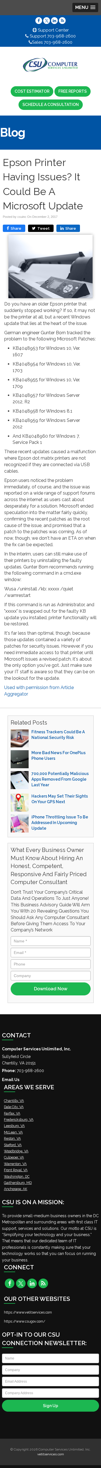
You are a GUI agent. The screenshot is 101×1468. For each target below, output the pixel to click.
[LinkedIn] (54, 20)
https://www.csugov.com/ (24, 1321)
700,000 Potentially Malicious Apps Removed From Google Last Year (60, 779)
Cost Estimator (32, 91)
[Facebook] (39, 20)
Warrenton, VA (15, 1164)
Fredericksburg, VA (18, 1119)
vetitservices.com (50, 1454)
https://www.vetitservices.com (28, 1312)
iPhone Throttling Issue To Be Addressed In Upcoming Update (59, 823)
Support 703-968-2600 (52, 36)
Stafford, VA (13, 1145)
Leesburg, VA (14, 1126)
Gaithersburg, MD (18, 1183)
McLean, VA (13, 1132)
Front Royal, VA (15, 1170)
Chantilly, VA (14, 1101)
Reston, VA (12, 1138)
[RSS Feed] (62, 20)
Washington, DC (16, 1176)
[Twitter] (46, 20)
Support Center (53, 30)
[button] (85, 7)
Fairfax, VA (12, 1113)
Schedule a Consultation (50, 104)
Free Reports (72, 91)
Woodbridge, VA (16, 1151)
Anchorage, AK (15, 1189)
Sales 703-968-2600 (52, 42)
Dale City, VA (14, 1107)
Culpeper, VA (14, 1157)
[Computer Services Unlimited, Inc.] (50, 65)
